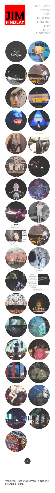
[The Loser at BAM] (16, 189)
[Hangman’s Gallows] (16, 120)
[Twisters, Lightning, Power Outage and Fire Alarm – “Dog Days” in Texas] (16, 235)
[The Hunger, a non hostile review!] (39, 166)
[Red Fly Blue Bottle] (16, 418)
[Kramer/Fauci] (16, 74)
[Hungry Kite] (16, 326)
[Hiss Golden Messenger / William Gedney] (39, 189)
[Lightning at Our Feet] (39, 418)
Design (46, 14)
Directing (45, 10)
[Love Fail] (39, 303)
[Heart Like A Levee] (39, 212)
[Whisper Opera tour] (39, 258)
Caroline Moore (15, 484)
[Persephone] (39, 372)
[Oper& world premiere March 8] (16, 166)
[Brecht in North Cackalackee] (39, 143)
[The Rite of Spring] (16, 303)
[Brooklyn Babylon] (16, 349)
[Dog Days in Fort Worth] (39, 235)
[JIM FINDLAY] (16, 14)
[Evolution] (39, 326)
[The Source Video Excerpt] (16, 280)
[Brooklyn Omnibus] (16, 395)
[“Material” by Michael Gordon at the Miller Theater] (16, 212)
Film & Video (43, 22)
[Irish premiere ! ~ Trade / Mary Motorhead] (39, 97)
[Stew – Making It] (39, 395)
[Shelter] (16, 441)
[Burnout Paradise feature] (39, 51)
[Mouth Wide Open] (16, 372)
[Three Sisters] (39, 349)
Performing (43, 18)
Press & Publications (43, 32)
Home (37, 6)
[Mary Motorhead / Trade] (16, 143)
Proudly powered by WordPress (20, 481)
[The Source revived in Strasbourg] (16, 97)
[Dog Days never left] (39, 74)
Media (47, 26)
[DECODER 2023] (39, 120)
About (46, 6)
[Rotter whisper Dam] (16, 258)
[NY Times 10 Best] (39, 280)
